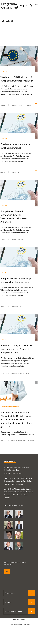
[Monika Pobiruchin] (8, 535)
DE (21, 5)
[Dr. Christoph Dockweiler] (19, 535)
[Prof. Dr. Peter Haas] (19, 546)
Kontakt (10, 624)
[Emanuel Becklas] (8, 514)
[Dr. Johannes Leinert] (19, 525)
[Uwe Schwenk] (8, 546)
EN (26, 5)
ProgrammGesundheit (9, 5)
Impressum (26, 624)
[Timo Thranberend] (19, 514)
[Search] (31, 5)
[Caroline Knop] (8, 525)
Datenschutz (18, 624)
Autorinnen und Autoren (13, 505)
